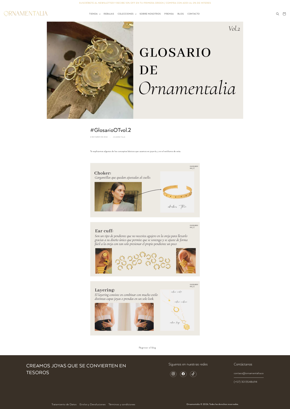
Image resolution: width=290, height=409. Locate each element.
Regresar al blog (147, 347)
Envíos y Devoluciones (93, 404)
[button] (94, 14)
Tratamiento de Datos (64, 404)
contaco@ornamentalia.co (249, 373)
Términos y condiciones (121, 404)
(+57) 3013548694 (245, 381)
